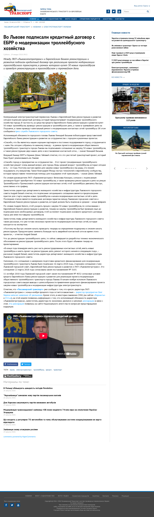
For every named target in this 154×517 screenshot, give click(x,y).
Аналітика (107, 19)
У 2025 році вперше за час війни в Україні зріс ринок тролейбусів (130, 61)
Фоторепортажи (130, 128)
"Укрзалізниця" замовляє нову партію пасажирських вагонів (32, 395)
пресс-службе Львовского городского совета (36, 131)
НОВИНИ (33, 19)
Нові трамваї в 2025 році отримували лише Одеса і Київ (128, 54)
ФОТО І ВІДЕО (71, 19)
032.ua (8, 298)
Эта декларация (16, 303)
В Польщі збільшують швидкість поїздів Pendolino (28, 388)
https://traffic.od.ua (24, 8)
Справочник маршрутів (90, 19)
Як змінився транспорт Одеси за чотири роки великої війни (129, 46)
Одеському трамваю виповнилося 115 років (131, 119)
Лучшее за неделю (130, 84)
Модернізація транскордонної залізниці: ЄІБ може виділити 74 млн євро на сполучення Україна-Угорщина (50, 411)
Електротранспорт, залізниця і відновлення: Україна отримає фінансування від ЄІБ (125, 69)
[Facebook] (108, 11)
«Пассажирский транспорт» (30, 289)
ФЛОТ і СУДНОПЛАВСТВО (52, 19)
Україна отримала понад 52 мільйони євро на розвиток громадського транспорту (131, 39)
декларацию (88, 300)
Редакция (125, 496)
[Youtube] (119, 11)
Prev (114, 168)
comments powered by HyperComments (19, 436)
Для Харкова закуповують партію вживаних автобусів (29, 402)
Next (147, 168)
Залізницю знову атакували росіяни (20, 429)
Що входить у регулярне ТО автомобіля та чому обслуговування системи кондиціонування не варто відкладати (52, 421)
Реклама (115, 496)
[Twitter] (114, 11)
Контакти (119, 19)
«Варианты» (99, 295)
